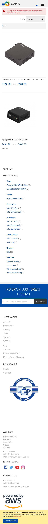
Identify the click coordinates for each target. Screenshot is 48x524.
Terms (5, 333)
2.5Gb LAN (12, 265)
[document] (24, 517)
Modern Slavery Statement (13, 357)
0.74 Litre (12, 242)
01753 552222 (9, 451)
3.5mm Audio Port (15, 269)
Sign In (6, 369)
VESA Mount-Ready (16, 273)
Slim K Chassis (14, 239)
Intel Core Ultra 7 (15, 229)
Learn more (17, 516)
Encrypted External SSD (18, 189)
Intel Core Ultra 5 (15, 225)
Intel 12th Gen (14, 208)
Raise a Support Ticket (12, 353)
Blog (5, 346)
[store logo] (12, 3)
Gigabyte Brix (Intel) (16, 198)
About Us (6, 322)
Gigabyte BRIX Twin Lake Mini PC (14, 140)
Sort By (22, 19)
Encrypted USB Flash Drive (19, 185)
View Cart (7, 373)
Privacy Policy (8, 326)
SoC (10, 252)
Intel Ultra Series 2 (15, 212)
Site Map (6, 349)
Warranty (6, 337)
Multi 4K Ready (14, 262)
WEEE (5, 341)
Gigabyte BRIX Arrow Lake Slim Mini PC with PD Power (23, 79)
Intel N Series (13, 221)
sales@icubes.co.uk (11, 454)
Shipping (6, 330)
